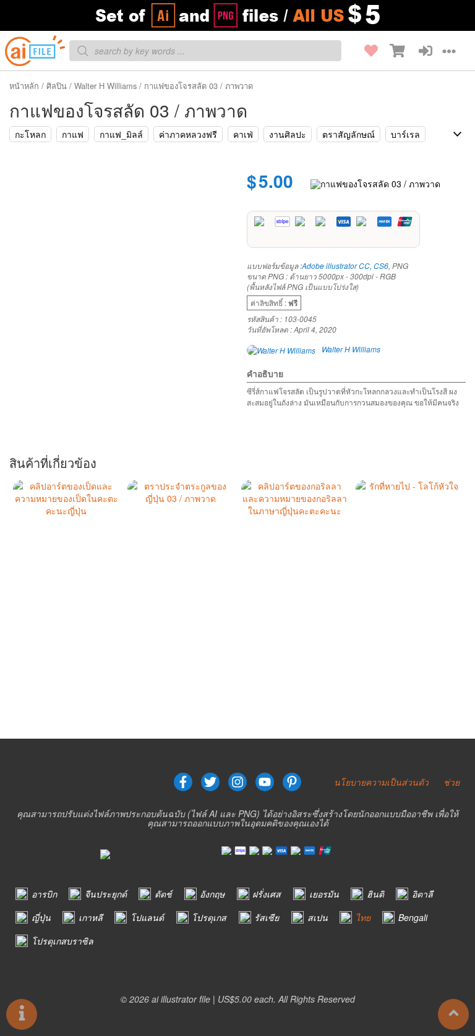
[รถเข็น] (391, 50)
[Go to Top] (453, 1014)
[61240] (375, 183)
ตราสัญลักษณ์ (348, 134)
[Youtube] (264, 782)
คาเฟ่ (243, 134)
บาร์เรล (405, 134)
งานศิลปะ (287, 134)
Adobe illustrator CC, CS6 (345, 265)
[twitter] (210, 782)
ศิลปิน (56, 85)
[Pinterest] (292, 782)
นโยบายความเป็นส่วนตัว (381, 782)
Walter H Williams (105, 85)
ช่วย (451, 782)
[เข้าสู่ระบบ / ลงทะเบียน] (418, 50)
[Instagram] (237, 782)
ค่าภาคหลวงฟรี (188, 134)
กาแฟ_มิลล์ (121, 134)
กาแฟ (72, 134)
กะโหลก (30, 134)
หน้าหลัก (24, 85)
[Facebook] (183, 782)
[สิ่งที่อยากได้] (364, 50)
